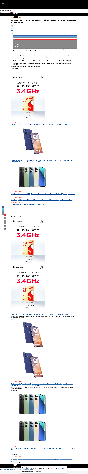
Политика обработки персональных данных (12, 5)
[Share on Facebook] (45, 35)
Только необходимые (37, 471)
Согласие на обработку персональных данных (12, 6)
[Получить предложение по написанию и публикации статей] (15, 469)
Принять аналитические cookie (27, 471)
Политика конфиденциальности (9, 4)
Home (3, 3)
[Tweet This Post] (45, 36)
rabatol (12, 30)
